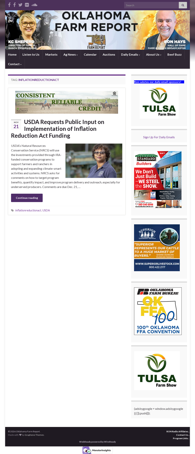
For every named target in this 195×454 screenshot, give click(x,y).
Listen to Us (30, 54)
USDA (46, 210)
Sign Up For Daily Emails (159, 137)
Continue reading (27, 197)
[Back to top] (186, 445)
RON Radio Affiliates (177, 431)
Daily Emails (130, 54)
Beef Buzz (174, 54)
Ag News (69, 54)
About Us (153, 54)
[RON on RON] (20, 4)
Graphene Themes (34, 434)
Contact (14, 64)
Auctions (109, 54)
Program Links (180, 438)
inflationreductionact (28, 210)
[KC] (14, 4)
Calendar (90, 54)
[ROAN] (9, 4)
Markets (51, 54)
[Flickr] (27, 4)
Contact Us (182, 434)
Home (12, 54)
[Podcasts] (34, 4)
